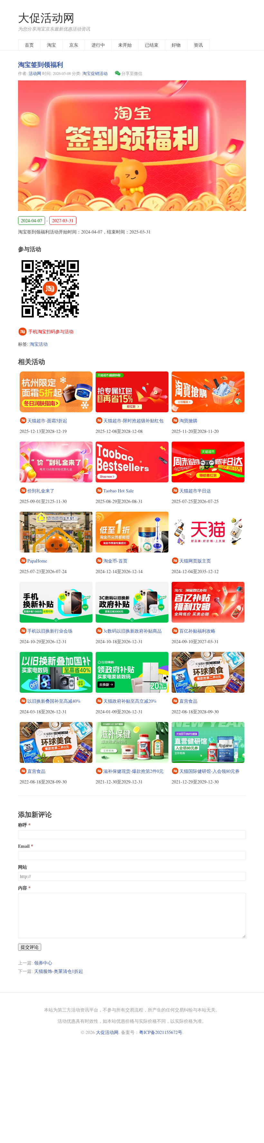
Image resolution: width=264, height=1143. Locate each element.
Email (24, 846)
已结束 (151, 45)
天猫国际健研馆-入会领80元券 (209, 771)
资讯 (198, 45)
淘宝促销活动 (95, 73)
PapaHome (37, 561)
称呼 (22, 825)
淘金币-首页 (115, 561)
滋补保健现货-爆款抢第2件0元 (133, 771)
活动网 (35, 73)
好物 (176, 45)
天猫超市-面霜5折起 (47, 420)
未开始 (125, 45)
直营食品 (188, 701)
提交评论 (30, 947)
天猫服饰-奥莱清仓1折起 (58, 971)
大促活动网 (46, 17)
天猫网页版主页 (195, 561)
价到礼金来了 (40, 491)
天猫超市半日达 (195, 491)
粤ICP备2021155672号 (160, 1032)
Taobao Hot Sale (118, 491)
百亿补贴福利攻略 (197, 631)
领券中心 (43, 963)
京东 (73, 45)
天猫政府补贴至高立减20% (130, 701)
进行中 (98, 45)
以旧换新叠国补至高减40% (54, 701)
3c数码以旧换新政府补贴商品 (132, 631)
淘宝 (51, 45)
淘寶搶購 (188, 420)
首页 (29, 45)
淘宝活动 (39, 344)
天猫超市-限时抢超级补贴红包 (133, 420)
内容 (22, 888)
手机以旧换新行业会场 (49, 631)
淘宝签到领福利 (40, 64)
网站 (22, 867)
